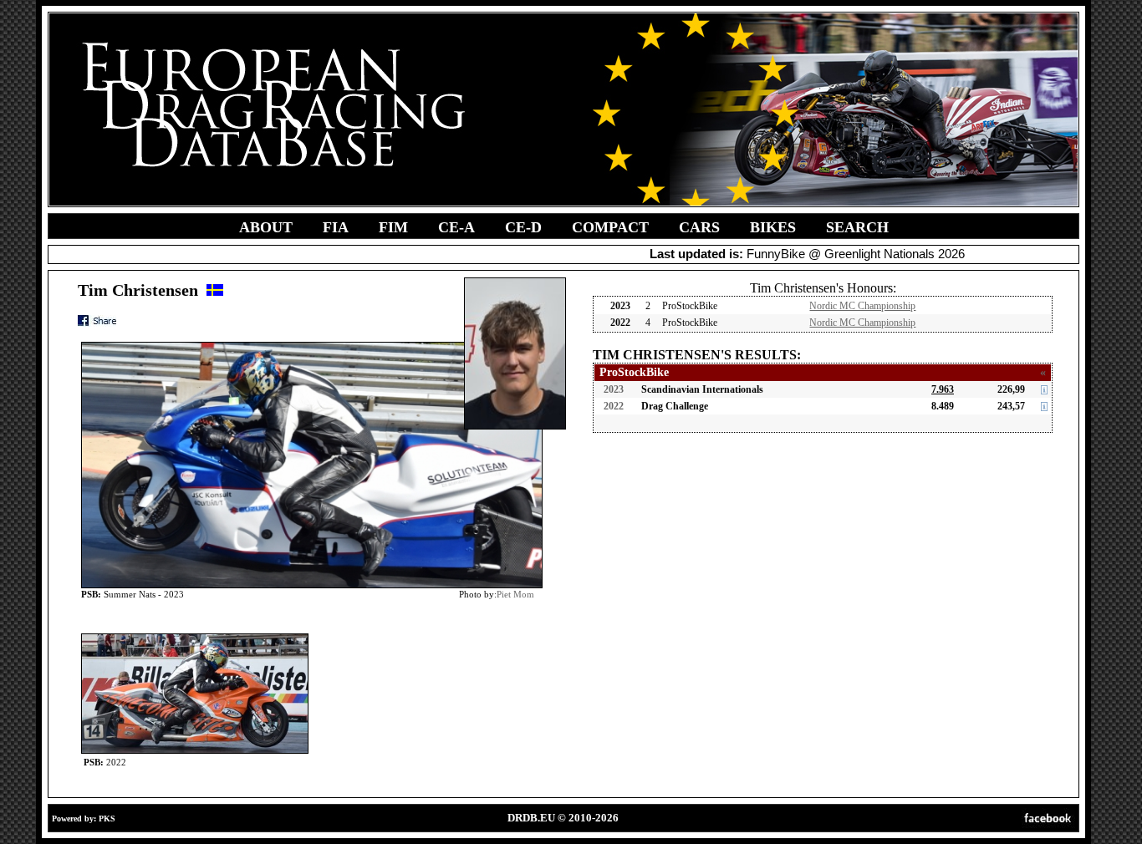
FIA (336, 227)
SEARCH (857, 227)
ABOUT (266, 227)
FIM (393, 227)
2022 (614, 406)
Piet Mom (515, 594)
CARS (699, 227)
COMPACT (610, 227)
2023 (614, 389)
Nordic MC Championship (862, 306)
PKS (107, 818)
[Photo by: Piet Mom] (194, 637)
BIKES (773, 227)
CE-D (523, 227)
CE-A (456, 227)
